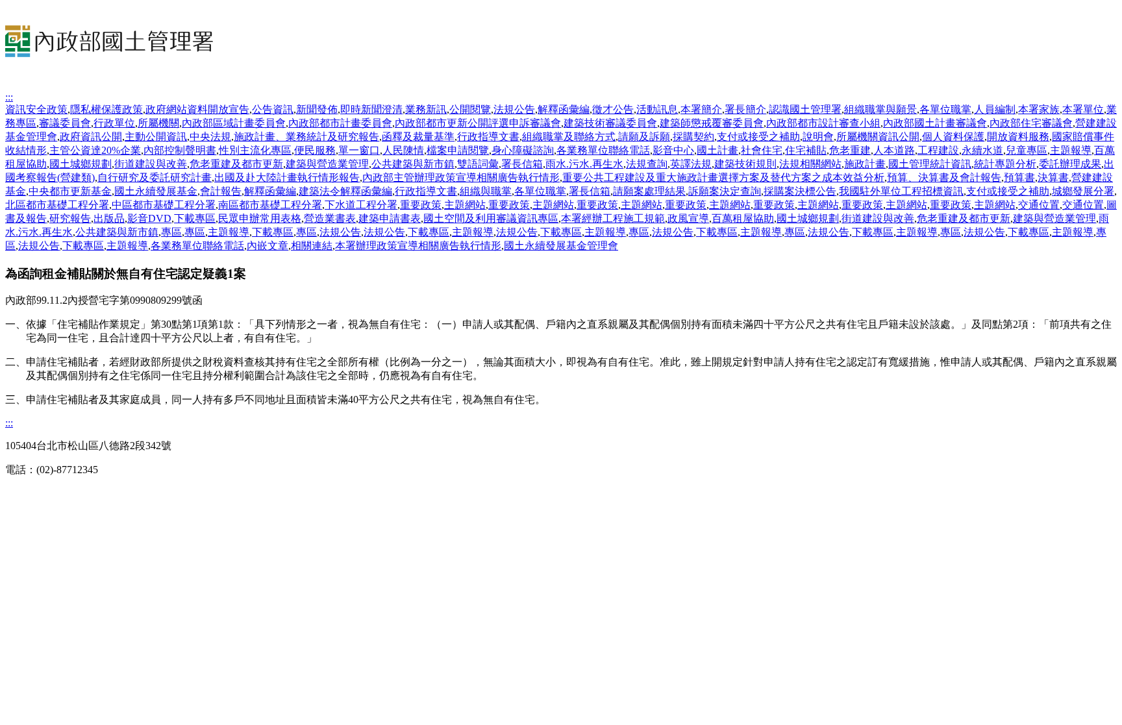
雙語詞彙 (478, 163)
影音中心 (673, 150)
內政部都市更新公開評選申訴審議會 (478, 123)
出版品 (109, 218)
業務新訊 (426, 109)
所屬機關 (158, 123)
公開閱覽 (470, 109)
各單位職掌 (945, 109)
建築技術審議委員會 (610, 123)
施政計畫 (865, 163)
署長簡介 (745, 109)
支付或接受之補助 (758, 136)
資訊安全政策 (36, 109)
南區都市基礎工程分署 (270, 204)
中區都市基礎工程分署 (164, 204)
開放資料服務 (1018, 136)
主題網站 (465, 204)
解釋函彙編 (564, 109)
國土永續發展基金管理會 (561, 245)
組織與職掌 (486, 191)
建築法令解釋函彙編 (345, 191)
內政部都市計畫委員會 (340, 123)
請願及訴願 (644, 136)
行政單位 (114, 123)
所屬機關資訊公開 (877, 136)
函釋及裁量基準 (418, 136)
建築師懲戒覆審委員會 (712, 123)
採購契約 (693, 136)
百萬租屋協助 (743, 218)
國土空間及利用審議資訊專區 (490, 218)
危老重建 (850, 150)
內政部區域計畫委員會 (234, 123)
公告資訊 (272, 109)
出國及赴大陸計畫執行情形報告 (287, 177)
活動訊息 (657, 109)
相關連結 (311, 245)
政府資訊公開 (91, 136)
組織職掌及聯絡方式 (569, 136)
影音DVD (149, 218)
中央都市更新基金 (70, 191)
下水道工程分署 (361, 204)
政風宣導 (688, 218)
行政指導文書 (488, 136)
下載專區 (195, 218)
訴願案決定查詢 (724, 191)
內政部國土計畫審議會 (935, 123)
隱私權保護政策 (106, 109)
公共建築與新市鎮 (413, 163)
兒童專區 (1026, 150)
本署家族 (1039, 109)
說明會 (818, 136)
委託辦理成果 (1070, 163)
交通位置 (1039, 204)
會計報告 (221, 191)
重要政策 (421, 204)
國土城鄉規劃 (80, 163)
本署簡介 (701, 109)
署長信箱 (522, 163)
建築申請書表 (389, 218)
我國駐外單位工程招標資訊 (901, 191)
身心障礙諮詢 (523, 150)
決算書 (1053, 177)
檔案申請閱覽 (458, 150)
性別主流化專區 (255, 150)
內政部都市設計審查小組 (823, 123)
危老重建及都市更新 (236, 163)
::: (9, 97)
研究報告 (70, 218)
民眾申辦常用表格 (259, 218)
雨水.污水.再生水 (584, 163)
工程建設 (938, 150)
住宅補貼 (806, 150)
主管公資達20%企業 (95, 150)
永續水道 (982, 150)
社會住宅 (761, 150)
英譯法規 (691, 163)
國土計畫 (717, 150)
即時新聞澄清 (371, 109)
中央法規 (210, 136)
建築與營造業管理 (327, 163)
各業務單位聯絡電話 (603, 150)
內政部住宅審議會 (1031, 123)
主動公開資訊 (156, 136)
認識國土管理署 (805, 109)
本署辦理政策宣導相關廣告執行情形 (418, 245)
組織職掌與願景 (880, 109)
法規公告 (514, 109)
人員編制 (995, 109)
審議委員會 (65, 123)
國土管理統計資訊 (929, 163)
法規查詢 (646, 163)
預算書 (1019, 177)
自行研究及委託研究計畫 (154, 177)
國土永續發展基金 (155, 191)
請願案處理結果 (649, 191)
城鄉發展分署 (1083, 191)
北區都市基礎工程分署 (57, 204)
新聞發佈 (317, 109)
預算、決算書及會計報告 (944, 177)
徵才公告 (613, 109)
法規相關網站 (810, 163)
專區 (171, 232)
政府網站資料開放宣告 (197, 109)
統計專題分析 (1005, 163)
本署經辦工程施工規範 (613, 218)
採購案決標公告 (800, 191)
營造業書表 (330, 218)
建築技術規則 (745, 163)
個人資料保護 (953, 136)
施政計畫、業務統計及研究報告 (306, 136)
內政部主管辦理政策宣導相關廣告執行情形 (461, 177)
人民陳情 (403, 150)
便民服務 (315, 150)
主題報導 (1070, 150)
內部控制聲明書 (179, 150)
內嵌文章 (267, 245)
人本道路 (894, 150)
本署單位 (1083, 109)
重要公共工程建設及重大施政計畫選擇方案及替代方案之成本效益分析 (723, 177)
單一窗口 (359, 150)
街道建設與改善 (150, 163)
